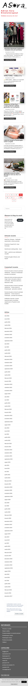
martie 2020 (7, 512)
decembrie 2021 (8, 449)
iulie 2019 (7, 537)
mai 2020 (7, 505)
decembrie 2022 (8, 415)
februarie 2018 (8, 589)
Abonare (20, 220)
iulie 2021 (7, 465)
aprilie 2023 (7, 403)
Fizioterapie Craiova (7, 637)
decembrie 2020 (8, 487)
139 (21, 197)
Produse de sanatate (7, 640)
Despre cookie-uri (14, 684)
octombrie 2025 (8, 337)
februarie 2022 (8, 443)
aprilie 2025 (7, 350)
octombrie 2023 (8, 390)
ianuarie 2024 (8, 381)
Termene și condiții (6, 628)
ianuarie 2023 (8, 412)
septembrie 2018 (9, 568)
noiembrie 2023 (8, 387)
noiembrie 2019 (8, 524)
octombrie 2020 (8, 493)
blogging (4, 651)
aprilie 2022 (7, 437)
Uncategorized (5, 669)
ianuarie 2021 (8, 484)
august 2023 (7, 393)
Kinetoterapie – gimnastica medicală (13, 289)
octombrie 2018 (8, 565)
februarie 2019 (8, 552)
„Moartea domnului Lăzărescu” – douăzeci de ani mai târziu (14, 49)
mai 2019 (7, 543)
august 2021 (7, 462)
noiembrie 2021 (8, 452)
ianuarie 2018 (8, 593)
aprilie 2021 (7, 474)
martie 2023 (7, 406)
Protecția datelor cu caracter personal (11, 633)
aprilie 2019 (7, 546)
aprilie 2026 (7, 322)
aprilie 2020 (7, 508)
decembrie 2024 (8, 359)
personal (4, 662)
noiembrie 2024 (8, 362)
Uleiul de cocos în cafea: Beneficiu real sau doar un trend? (12, 175)
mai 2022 (7, 434)
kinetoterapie (5, 658)
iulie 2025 (7, 343)
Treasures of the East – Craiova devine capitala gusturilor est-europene (11, 106)
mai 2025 (7, 347)
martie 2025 (7, 353)
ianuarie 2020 (8, 518)
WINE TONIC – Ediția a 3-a (13, 75)
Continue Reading (10, 59)
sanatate (4, 667)
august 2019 (7, 533)
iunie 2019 (7, 540)
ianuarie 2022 (8, 446)
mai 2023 (7, 399)
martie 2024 (7, 375)
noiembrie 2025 (8, 334)
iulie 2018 (7, 574)
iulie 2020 (7, 502)
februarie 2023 (8, 409)
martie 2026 (7, 325)
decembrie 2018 (8, 558)
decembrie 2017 (8, 596)
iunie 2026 (7, 319)
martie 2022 (7, 440)
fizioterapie (5, 656)
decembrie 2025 (8, 331)
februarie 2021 (8, 480)
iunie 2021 (7, 468)
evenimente (5, 653)
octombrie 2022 (8, 418)
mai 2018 (7, 580)
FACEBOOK (5, 675)
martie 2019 (7, 549)
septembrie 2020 (9, 496)
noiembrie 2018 (8, 561)
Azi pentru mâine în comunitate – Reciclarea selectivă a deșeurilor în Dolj (13, 281)
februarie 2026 (8, 328)
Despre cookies (6, 631)
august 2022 (7, 424)
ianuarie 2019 (8, 555)
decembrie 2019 (8, 521)
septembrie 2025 (9, 340)
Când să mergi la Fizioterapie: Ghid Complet (13, 141)
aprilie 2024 (7, 371)
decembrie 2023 (8, 384)
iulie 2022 (7, 428)
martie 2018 (7, 586)
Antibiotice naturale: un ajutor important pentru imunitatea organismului (12, 300)
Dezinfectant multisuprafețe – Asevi (13, 249)
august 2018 (7, 571)
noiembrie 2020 (8, 490)
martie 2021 (7, 477)
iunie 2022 (7, 431)
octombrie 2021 (8, 456)
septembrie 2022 (9, 421)
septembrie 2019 (9, 530)
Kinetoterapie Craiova (7, 635)
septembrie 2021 (9, 459)
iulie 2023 (7, 396)
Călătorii (4, 642)
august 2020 (7, 499)
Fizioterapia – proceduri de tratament (13, 295)
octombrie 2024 (8, 365)
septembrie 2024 (9, 368)
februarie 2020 (8, 515)
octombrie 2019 (8, 527)
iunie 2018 (7, 577)
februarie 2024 (8, 378)
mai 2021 (7, 471)
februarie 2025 (8, 356)
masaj (3, 660)
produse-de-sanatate (7, 665)
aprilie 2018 (7, 583)
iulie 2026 (7, 315)
